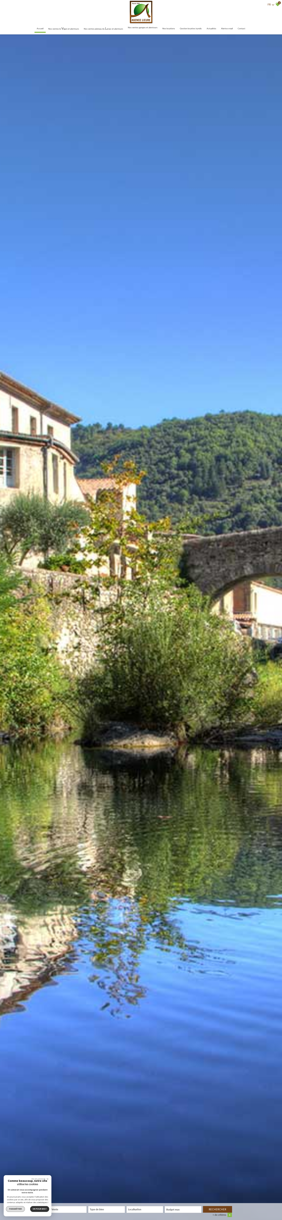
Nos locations (168, 28)
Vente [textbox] (55, 1209)
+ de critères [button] (221, 1214)
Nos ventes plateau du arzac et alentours (103, 28)
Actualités (211, 28)
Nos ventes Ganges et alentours (142, 27)
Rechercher (217, 1209)
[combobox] (68, 1209)
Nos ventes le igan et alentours (63, 28)
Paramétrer (15, 1209)
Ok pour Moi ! (40, 1209)
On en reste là (38, 1179)
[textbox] (106, 1209)
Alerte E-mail (227, 28)
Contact (241, 28)
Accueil (40, 28)
